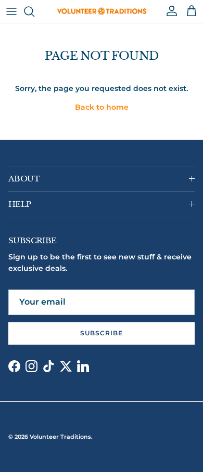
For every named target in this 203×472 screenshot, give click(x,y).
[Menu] (11, 11)
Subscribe (101, 333)
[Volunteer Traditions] (101, 11)
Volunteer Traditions (60, 436)
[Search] (34, 11)
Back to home (102, 107)
